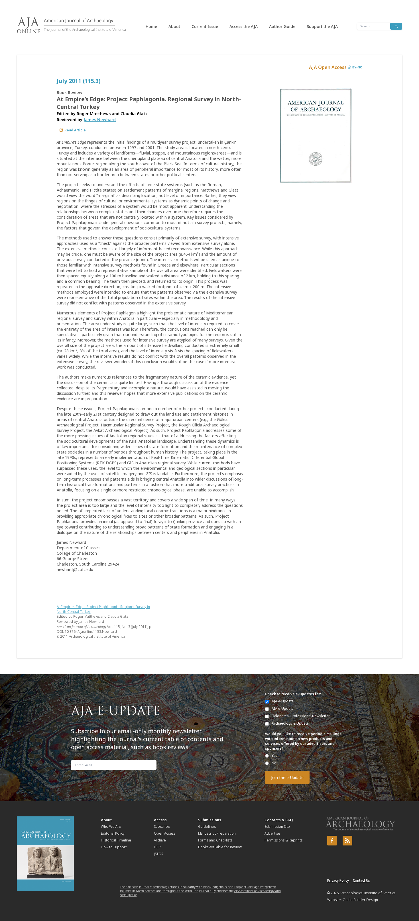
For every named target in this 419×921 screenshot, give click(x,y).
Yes (274, 755)
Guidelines (207, 826)
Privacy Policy (338, 880)
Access (160, 819)
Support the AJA (322, 26)
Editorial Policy (113, 833)
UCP (157, 847)
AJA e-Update (283, 701)
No (274, 763)
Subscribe (162, 826)
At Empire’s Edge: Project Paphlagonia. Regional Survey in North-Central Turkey (103, 609)
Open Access (164, 833)
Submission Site (277, 826)
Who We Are (111, 826)
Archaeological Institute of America (367, 892)
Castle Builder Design (360, 899)
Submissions (209, 819)
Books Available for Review (220, 847)
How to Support (114, 847)
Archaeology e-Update (290, 723)
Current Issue (205, 26)
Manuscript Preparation (217, 833)
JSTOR (158, 853)
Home (151, 26)
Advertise (272, 833)
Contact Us (361, 880)
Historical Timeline (116, 840)
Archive (160, 840)
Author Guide (282, 26)
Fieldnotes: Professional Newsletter (301, 715)
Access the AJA (243, 26)
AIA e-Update (283, 708)
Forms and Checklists (215, 840)
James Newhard (100, 119)
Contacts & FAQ (279, 819)
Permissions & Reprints (283, 840)
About (174, 26)
